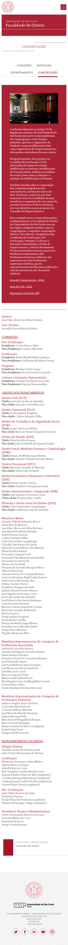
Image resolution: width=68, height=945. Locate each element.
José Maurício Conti (13, 671)
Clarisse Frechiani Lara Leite (26, 380)
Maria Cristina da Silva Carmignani (23, 726)
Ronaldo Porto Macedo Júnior (19, 328)
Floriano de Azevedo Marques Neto (23, 567)
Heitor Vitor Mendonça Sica (18, 580)
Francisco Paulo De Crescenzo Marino (24, 658)
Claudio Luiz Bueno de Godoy (19, 544)
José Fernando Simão (14, 661)
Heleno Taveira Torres (19, 482)
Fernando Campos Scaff (16, 554)
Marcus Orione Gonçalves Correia (29, 431)
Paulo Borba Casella (21, 498)
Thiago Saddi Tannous (15, 732)
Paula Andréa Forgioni (19, 413)
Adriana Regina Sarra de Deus (19, 703)
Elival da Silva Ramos (18, 440)
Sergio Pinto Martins (14, 629)
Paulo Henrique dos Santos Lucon (22, 687)
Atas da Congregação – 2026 (27, 280)
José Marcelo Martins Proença (20, 713)
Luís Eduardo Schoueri (15, 603)
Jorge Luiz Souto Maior (19, 428)
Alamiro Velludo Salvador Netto (28, 459)
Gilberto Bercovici (12, 570)
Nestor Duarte (10, 613)
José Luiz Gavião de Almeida (22, 401)
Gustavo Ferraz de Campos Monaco (23, 574)
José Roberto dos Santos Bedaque (21, 600)
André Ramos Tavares (15, 534)
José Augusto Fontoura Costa (23, 494)
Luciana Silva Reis (22, 348)
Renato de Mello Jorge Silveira (24, 455)
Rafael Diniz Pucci (12, 729)
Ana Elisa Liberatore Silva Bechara (22, 320)
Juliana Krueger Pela (14, 716)
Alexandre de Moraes (14, 524)
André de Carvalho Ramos (17, 648)
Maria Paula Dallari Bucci (17, 678)
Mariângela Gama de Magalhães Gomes (26, 681)
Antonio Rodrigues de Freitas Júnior (23, 651)
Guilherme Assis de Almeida (25, 509)
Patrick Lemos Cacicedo (26, 372)
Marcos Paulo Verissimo (16, 722)
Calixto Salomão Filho (22, 416)
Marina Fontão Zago (21, 369)
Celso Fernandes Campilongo (24, 506)
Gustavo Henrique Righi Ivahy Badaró (24, 577)
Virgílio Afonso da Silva (15, 633)
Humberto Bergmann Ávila (25, 486)
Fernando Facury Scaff (15, 561)
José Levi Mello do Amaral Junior (28, 443)
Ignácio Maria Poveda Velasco (19, 590)
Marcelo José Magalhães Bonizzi (21, 719)
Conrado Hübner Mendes (17, 709)
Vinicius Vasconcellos (24, 384)
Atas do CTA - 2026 (21, 286)
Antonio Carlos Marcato (23, 404)
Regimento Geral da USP (24, 293)
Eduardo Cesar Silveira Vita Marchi (23, 547)
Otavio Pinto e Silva (20, 345)
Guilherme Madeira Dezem (28, 360)
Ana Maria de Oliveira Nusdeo (19, 531)
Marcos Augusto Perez (15, 674)
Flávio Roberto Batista (15, 655)
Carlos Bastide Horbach (16, 706)
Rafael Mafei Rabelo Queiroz (26, 357)
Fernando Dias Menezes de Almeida (23, 557)
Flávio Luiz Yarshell (20, 470)
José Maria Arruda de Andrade (20, 668)
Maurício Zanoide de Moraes (23, 467)
